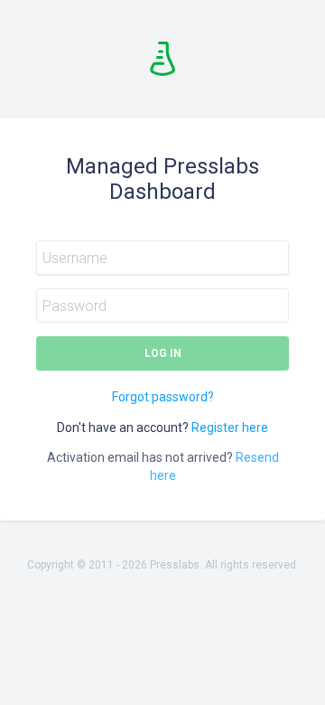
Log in (162, 353)
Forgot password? (163, 397)
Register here (229, 427)
